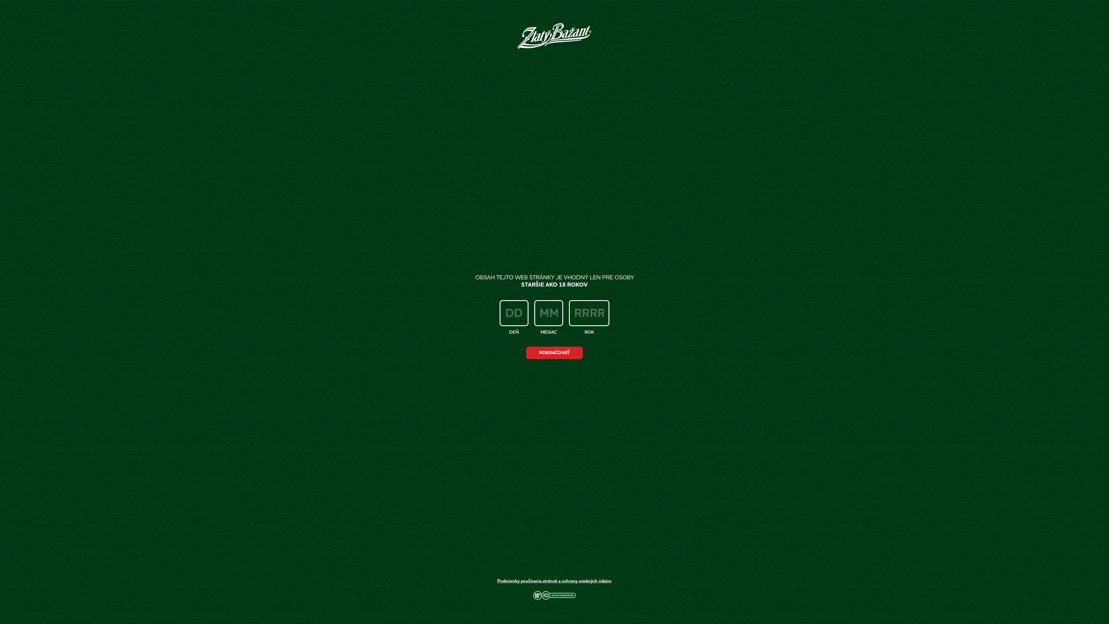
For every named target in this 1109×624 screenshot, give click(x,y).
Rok (589, 332)
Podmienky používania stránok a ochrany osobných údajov (554, 581)
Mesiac (549, 332)
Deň (514, 332)
